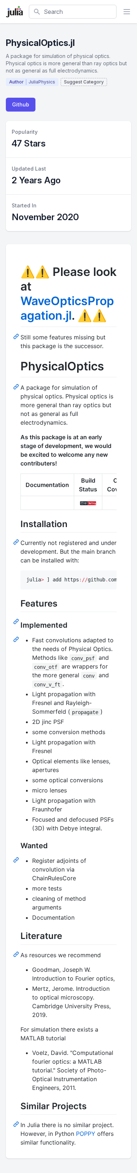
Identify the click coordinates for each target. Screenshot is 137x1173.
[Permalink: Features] (16, 621)
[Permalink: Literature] (16, 954)
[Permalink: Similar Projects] (16, 1124)
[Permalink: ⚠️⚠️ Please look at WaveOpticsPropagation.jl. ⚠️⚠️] (16, 336)
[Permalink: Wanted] (16, 859)
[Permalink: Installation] (16, 541)
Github (20, 104)
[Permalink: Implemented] (16, 639)
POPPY (85, 1133)
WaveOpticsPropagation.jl (67, 308)
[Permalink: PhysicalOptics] (16, 386)
